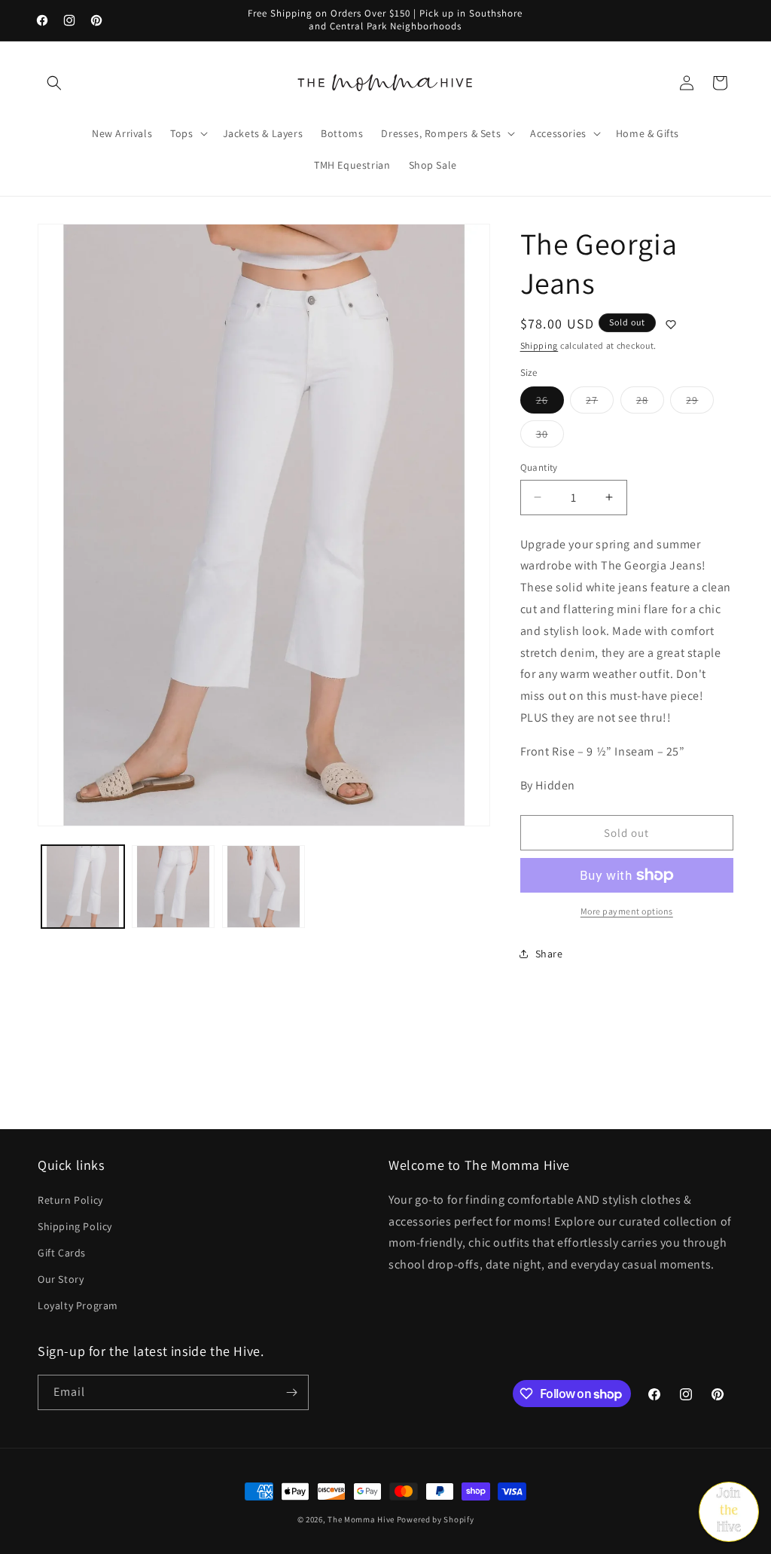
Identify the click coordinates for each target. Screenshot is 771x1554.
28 (650, 403)
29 (700, 403)
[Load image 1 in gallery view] (82, 886)
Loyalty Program (78, 1305)
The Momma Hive (361, 1519)
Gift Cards (62, 1252)
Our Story (61, 1279)
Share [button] (549, 953)
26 (550, 403)
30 (550, 436)
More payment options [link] (627, 911)
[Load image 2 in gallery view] (173, 886)
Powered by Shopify (435, 1519)
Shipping (539, 345)
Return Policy (70, 1200)
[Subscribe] (291, 1392)
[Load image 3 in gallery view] (263, 886)
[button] (54, 82)
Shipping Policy (75, 1226)
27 (600, 403)
